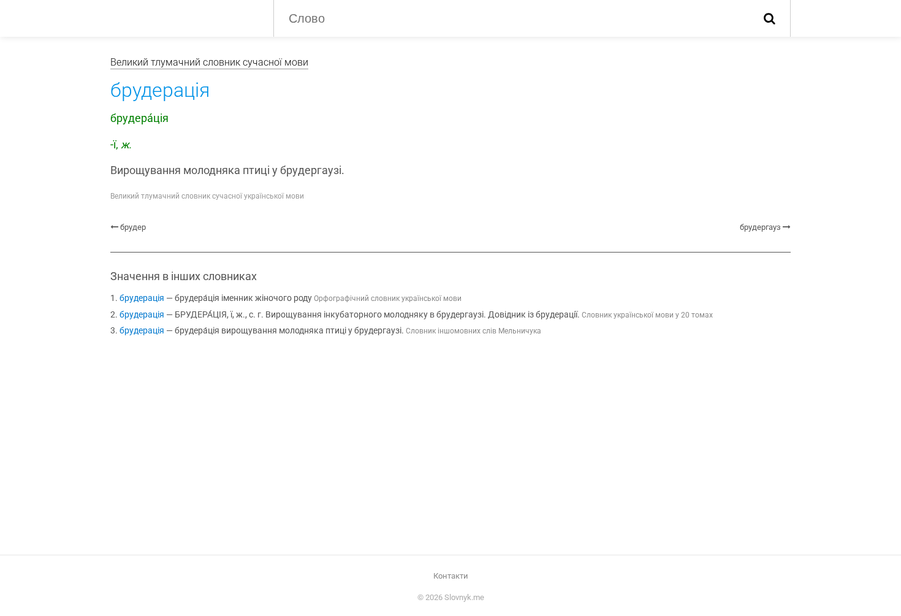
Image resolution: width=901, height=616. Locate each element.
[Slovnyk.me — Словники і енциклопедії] (182, 17)
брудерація (142, 298)
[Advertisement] (450, 448)
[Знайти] (769, 18)
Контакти (450, 575)
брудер (133, 227)
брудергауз (760, 227)
